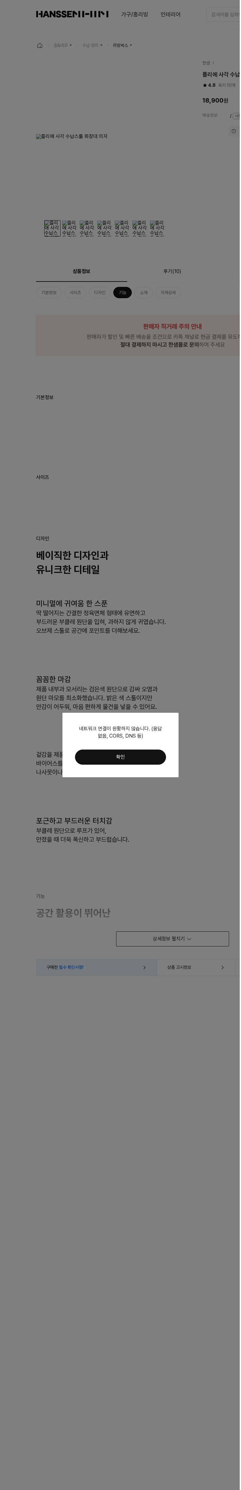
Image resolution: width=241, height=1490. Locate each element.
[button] (120, 757)
